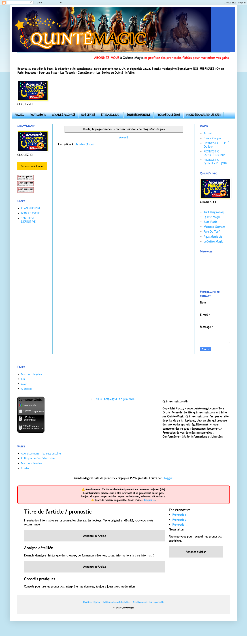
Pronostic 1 (179, 514)
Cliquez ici (149, 500)
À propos (26, 388)
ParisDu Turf (212, 231)
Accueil (123, 137)
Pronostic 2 (179, 519)
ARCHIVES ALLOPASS (63, 115)
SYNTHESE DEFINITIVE (138, 115)
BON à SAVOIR (30, 213)
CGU (24, 384)
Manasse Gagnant (214, 226)
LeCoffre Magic (213, 241)
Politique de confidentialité (116, 602)
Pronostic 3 (179, 524)
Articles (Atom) (84, 144)
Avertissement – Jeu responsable (41, 453)
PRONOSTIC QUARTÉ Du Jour (214, 153)
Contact (26, 468)
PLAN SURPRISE (31, 208)
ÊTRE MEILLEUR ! (110, 115)
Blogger (168, 478)
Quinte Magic (212, 217)
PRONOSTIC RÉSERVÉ (168, 115)
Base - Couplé (212, 138)
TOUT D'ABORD (38, 115)
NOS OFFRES (88, 115)
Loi (23, 379)
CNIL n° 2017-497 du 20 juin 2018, (114, 399)
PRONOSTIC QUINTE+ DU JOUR (203, 115)
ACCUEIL (19, 115)
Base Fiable (210, 222)
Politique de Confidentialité (38, 458)
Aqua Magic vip (213, 236)
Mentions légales (31, 374)
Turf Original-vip (214, 212)
